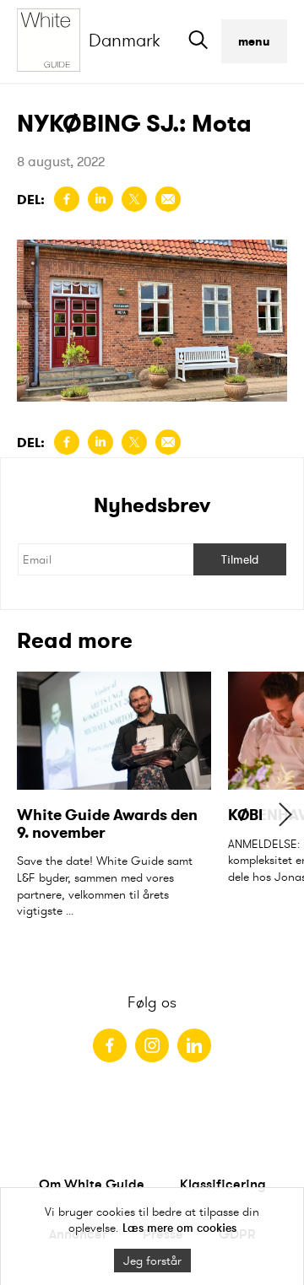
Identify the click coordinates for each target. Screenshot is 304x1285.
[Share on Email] (168, 199)
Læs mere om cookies (179, 1227)
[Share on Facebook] (66, 199)
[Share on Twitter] (134, 199)
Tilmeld (239, 559)
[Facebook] (110, 1045)
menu (254, 41)
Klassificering (223, 1183)
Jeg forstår (152, 1260)
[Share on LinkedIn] (100, 199)
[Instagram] (152, 1045)
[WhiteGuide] (53, 41)
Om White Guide (91, 1183)
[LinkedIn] (194, 1045)
